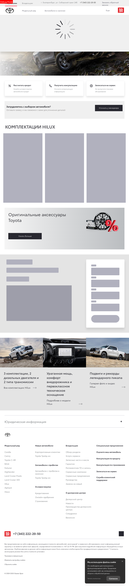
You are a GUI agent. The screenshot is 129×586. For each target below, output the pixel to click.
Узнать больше (25, 236)
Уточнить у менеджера (109, 108)
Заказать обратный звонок (110, 3)
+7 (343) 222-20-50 (88, 2)
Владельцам (27, 3)
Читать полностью (94, 578)
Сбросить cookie (11, 564)
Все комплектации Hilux (17, 387)
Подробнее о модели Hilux (59, 402)
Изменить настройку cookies (15, 560)
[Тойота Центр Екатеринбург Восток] (121, 11)
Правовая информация (14, 556)
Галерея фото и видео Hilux (102, 385)
